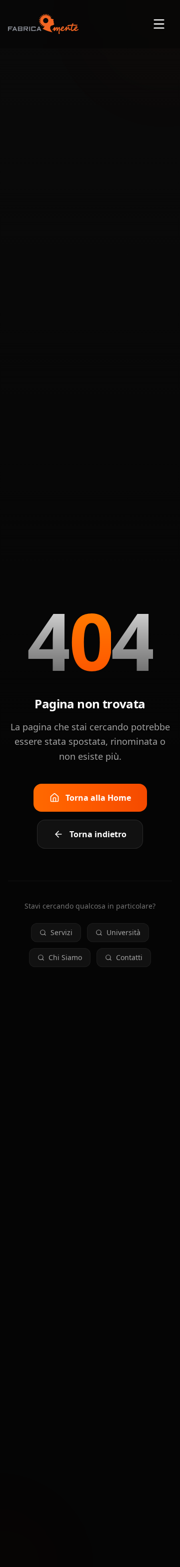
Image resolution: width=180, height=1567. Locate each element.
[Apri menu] (159, 24)
